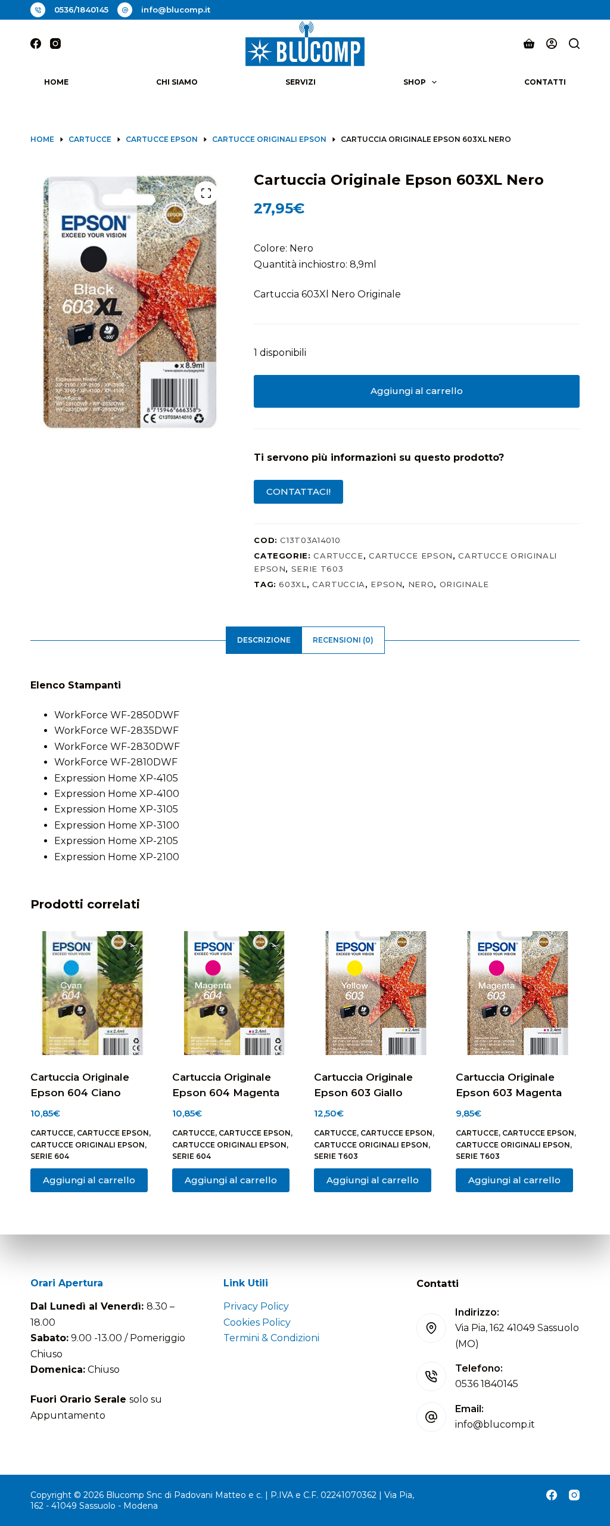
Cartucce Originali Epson (87, 1144)
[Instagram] (55, 43)
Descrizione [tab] (264, 639)
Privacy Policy (256, 1306)
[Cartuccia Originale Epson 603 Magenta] (518, 993)
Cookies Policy (257, 1322)
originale (464, 584)
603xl (292, 584)
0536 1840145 (486, 1383)
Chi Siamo (177, 81)
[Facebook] (35, 43)
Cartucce (338, 555)
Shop (414, 81)
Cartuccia (338, 584)
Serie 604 (49, 1156)
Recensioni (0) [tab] (343, 639)
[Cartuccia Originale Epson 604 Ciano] (92, 993)
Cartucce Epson (411, 555)
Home (56, 81)
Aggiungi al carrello (417, 390)
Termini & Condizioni (271, 1338)
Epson (386, 584)
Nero (421, 584)
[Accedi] (551, 43)
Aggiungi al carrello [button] (89, 1180)
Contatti (545, 81)
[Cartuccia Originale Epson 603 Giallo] (376, 993)
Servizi (300, 81)
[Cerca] (574, 43)
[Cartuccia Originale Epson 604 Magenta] (234, 993)
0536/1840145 (81, 9)
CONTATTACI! (298, 491)
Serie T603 (317, 568)
